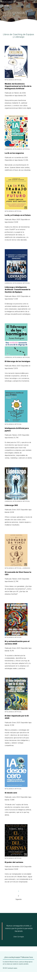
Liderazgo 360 (11, 505)
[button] (34, 2)
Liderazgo (8, 149)
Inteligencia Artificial (13, 80)
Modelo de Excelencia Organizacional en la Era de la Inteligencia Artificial (18, 86)
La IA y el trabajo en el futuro (18, 215)
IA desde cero (11, 793)
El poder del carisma (14, 862)
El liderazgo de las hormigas (17, 361)
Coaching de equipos (13, 2)
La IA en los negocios (14, 153)
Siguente (18, 899)
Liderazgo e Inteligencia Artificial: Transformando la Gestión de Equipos (17, 289)
